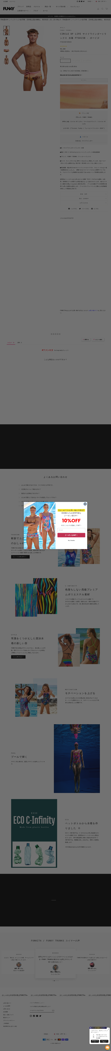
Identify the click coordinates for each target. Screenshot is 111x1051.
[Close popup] (108, 1029)
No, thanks (71, 540)
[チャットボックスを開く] (107, 1047)
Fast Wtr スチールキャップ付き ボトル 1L (101, 1035)
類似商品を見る (95, 1041)
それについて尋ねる (104, 1041)
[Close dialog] (85, 504)
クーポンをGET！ (71, 535)
